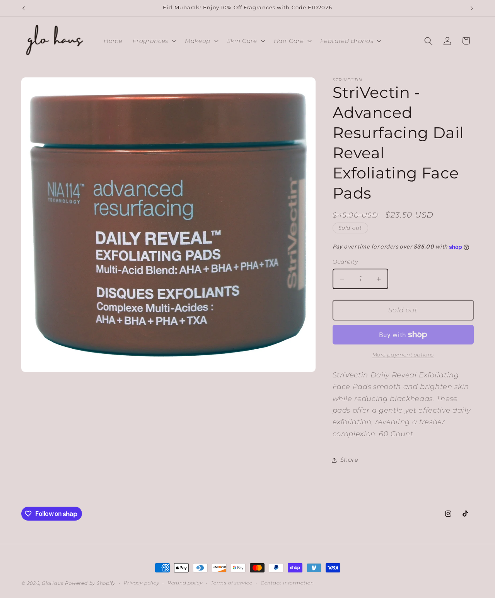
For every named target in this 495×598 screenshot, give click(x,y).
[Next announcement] (471, 8)
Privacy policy (141, 583)
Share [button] (349, 459)
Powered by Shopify (90, 583)
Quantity (345, 262)
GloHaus (52, 583)
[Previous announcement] (23, 8)
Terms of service (231, 583)
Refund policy (185, 583)
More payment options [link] (403, 355)
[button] (153, 41)
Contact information (287, 583)
